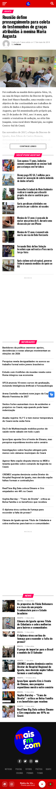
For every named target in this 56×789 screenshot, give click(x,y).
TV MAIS (40, 773)
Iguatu (48, 769)
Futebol (29, 769)
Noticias (8, 769)
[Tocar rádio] (42, 784)
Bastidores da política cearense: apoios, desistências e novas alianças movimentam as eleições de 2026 (26, 350)
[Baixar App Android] (50, 784)
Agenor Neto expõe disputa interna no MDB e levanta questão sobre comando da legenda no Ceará (27, 464)
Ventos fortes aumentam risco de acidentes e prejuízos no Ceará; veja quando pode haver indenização (26, 407)
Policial (19, 769)
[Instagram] (11, 784)
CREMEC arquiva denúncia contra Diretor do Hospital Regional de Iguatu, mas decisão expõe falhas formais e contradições (27, 477)
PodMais (30, 773)
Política (39, 769)
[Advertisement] (28, 307)
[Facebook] (4, 784)
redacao (17, 44)
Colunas (19, 773)
